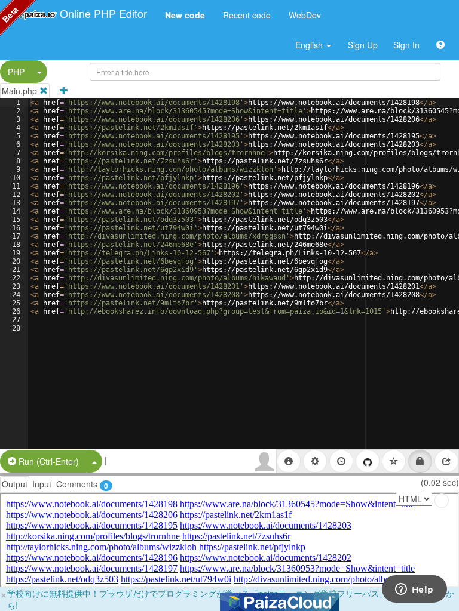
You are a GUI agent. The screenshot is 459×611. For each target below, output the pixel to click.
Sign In (406, 45)
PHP (16, 72)
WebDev (305, 15)
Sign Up (363, 45)
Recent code (247, 15)
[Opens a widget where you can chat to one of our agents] (414, 590)
